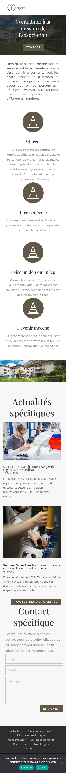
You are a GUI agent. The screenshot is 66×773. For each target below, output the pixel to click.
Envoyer (51, 708)
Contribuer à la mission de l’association (33, 28)
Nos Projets (41, 744)
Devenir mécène (33, 328)
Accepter (26, 767)
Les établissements (42, 739)
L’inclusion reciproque (31, 735)
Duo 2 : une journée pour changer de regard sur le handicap (28, 468)
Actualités (16, 731)
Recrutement (21, 744)
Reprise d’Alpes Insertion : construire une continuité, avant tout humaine (31, 566)
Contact (33, 47)
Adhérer (33, 141)
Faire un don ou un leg (33, 272)
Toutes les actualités (36, 601)
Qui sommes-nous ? (39, 731)
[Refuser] (61, 763)
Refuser (42, 767)
